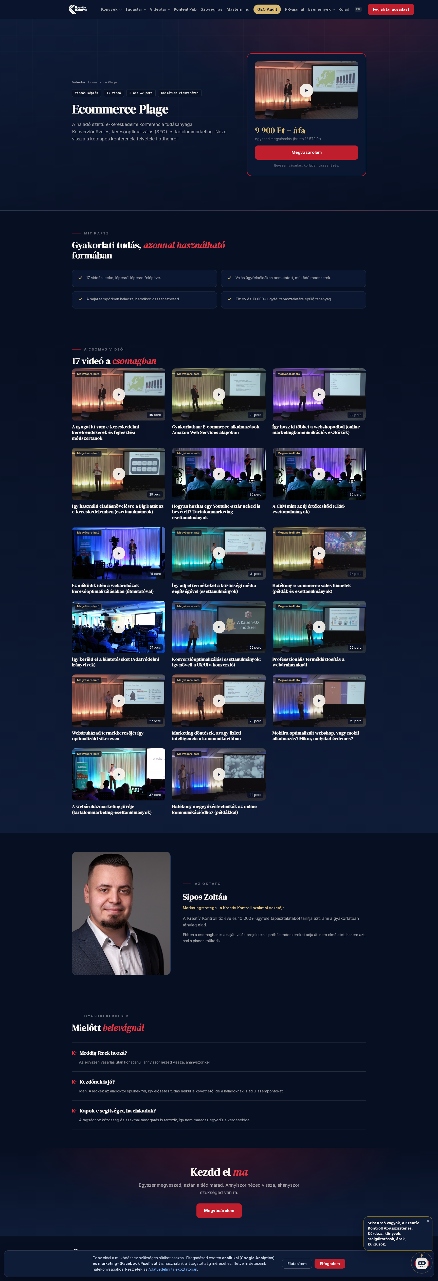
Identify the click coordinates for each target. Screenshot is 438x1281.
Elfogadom (330, 1263)
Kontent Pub (185, 9)
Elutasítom (297, 1263)
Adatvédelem (82, 1271)
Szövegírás (212, 9)
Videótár (78, 82)
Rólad (343, 9)
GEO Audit (267, 9)
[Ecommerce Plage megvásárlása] (306, 90)
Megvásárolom (306, 152)
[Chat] (422, 1263)
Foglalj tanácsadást (391, 9)
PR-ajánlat (294, 9)
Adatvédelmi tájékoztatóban (173, 1269)
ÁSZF (101, 1271)
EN (358, 9)
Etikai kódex (119, 1271)
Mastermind (238, 9)
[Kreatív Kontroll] (78, 9)
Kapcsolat (141, 1271)
